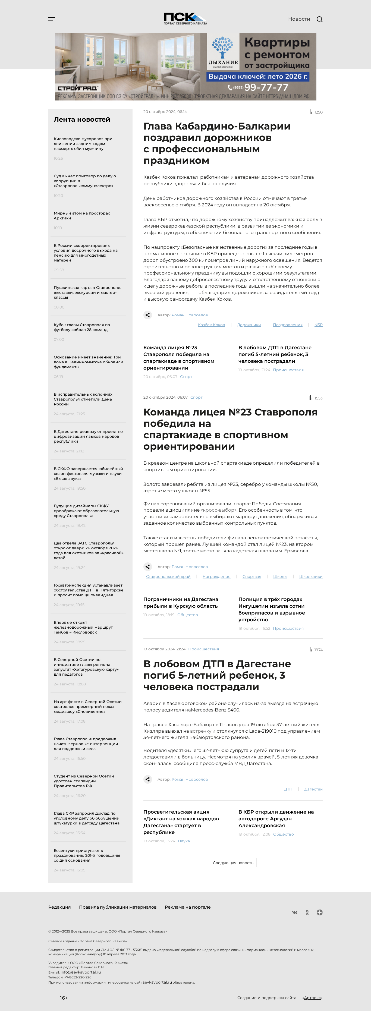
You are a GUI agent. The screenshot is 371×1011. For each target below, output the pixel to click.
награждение (217, 576)
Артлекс (312, 997)
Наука (184, 841)
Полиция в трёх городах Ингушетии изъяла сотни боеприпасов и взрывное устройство (271, 609)
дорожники (249, 324)
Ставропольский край (168, 576)
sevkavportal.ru (157, 982)
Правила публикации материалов (118, 907)
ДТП (288, 789)
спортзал (252, 576)
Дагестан (313, 789)
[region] (90, 503)
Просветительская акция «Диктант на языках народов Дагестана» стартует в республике (181, 822)
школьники (311, 576)
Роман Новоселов (190, 315)
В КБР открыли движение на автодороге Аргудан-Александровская (276, 819)
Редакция (59, 907)
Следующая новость (233, 862)
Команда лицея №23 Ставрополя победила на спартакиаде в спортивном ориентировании (179, 358)
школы (280, 576)
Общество (187, 615)
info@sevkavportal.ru (81, 972)
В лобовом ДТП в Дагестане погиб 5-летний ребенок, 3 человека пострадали (275, 354)
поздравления (288, 324)
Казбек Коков (211, 324)
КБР (319, 324)
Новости (299, 19)
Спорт (186, 377)
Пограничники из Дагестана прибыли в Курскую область (180, 602)
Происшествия (288, 370)
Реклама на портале (188, 907)
